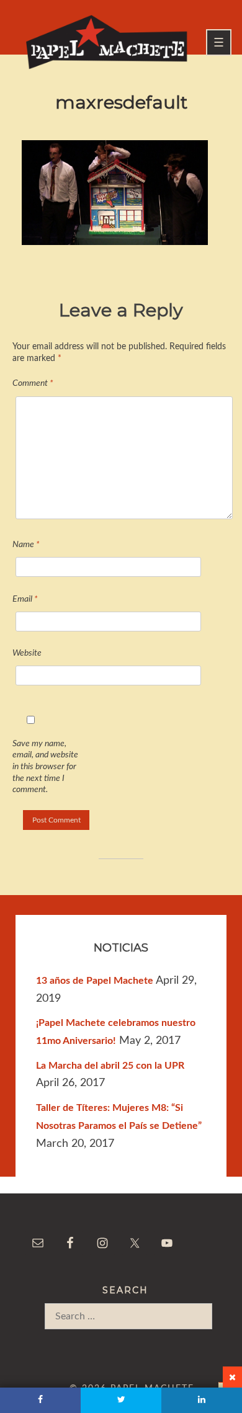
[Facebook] (40, 1400)
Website (27, 652)
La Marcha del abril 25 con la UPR (110, 1066)
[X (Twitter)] (121, 1400)
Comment (32, 383)
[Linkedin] (201, 1400)
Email (25, 599)
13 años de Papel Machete (94, 981)
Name (26, 544)
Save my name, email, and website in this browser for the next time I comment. (45, 767)
